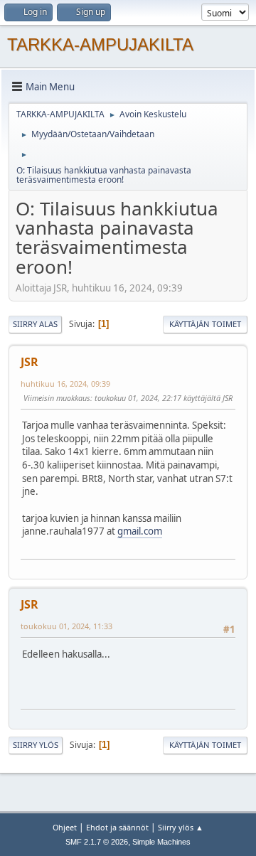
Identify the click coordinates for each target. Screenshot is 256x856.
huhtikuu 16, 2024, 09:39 (65, 383)
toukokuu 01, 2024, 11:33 (66, 626)
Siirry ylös (35, 744)
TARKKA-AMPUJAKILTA (100, 44)
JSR (29, 362)
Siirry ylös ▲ (180, 827)
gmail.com (139, 531)
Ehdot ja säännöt (117, 827)
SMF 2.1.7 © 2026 (96, 842)
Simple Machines (161, 842)
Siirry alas (35, 324)
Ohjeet (65, 827)
